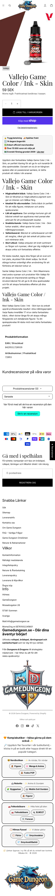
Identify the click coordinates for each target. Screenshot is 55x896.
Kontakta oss (8, 522)
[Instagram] (22, 726)
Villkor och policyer (27, 719)
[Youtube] (27, 726)
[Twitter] (38, 726)
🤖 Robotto (16, 783)
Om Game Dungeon (11, 527)
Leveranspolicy (9, 575)
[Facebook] (17, 726)
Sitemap (6, 512)
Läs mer (40, 152)
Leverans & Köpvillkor (12, 580)
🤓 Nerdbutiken (15, 760)
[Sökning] (9, 5)
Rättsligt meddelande (12, 560)
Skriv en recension (27, 413)
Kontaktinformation (11, 555)
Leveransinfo (8, 517)
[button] (48, 884)
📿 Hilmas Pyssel (18, 829)
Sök (4, 507)
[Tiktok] (32, 726)
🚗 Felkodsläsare (16, 806)
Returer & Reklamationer (14, 543)
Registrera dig (27, 482)
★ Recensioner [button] (52, 451)
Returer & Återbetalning (13, 570)
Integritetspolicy (10, 565)
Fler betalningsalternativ (27, 128)
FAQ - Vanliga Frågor (12, 533)
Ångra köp (7, 585)
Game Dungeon (22, 713)
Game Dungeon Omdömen (15, 538)
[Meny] (3, 5)
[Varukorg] (51, 5)
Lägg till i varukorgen (29, 112)
